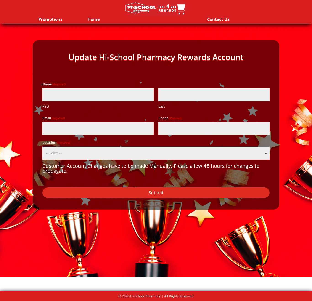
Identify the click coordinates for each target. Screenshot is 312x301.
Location (56, 142)
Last (161, 106)
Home (93, 19)
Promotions (50, 19)
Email (53, 118)
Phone (170, 118)
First (45, 106)
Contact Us (218, 19)
